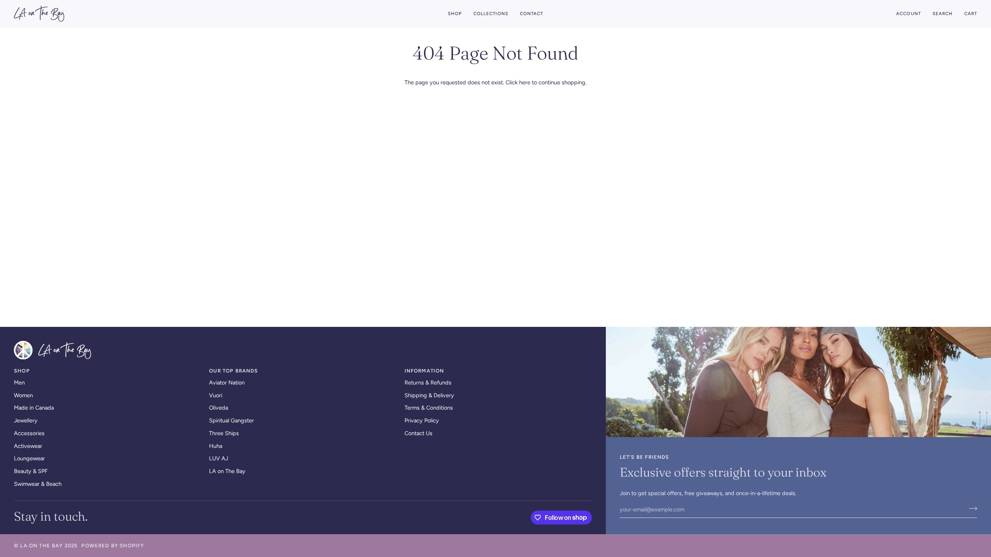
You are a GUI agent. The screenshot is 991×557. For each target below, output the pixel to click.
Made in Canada (34, 407)
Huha (215, 446)
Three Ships (224, 433)
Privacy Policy (422, 420)
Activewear (28, 446)
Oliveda (218, 407)
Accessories (29, 433)
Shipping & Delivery (429, 395)
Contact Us (418, 433)
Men (19, 382)
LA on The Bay (227, 471)
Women (23, 395)
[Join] (970, 508)
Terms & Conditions (429, 407)
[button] (455, 13)
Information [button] (424, 371)
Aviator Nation (227, 382)
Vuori (215, 395)
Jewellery (26, 420)
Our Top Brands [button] (233, 371)
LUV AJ (218, 458)
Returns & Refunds (428, 382)
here (524, 82)
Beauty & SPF (31, 471)
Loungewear (29, 458)
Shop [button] (22, 371)
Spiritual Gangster (231, 420)
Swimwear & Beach (38, 483)
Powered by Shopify (112, 545)
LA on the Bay (41, 545)
